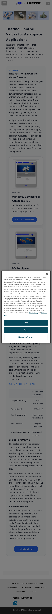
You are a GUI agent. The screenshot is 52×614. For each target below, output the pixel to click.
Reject (26, 330)
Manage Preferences (25, 337)
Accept (25, 323)
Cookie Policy (33, 313)
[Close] (47, 274)
